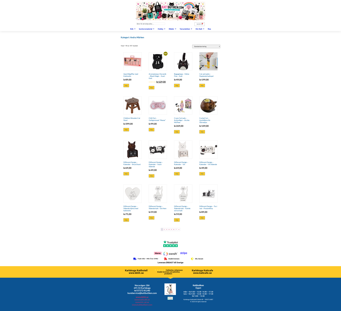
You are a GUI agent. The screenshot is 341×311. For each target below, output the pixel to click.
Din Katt (199, 29)
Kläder (171, 29)
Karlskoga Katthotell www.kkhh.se (136, 271)
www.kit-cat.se (142, 302)
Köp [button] (126, 85)
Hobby (160, 29)
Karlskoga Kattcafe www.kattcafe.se (202, 271)
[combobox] (151, 24)
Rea (209, 29)
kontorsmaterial (145, 29)
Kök (131, 29)
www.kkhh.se (142, 297)
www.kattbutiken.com (142, 304)
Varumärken (185, 29)
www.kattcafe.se (142, 299)
